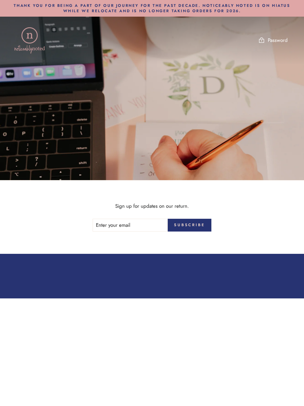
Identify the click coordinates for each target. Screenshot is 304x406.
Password (278, 40)
